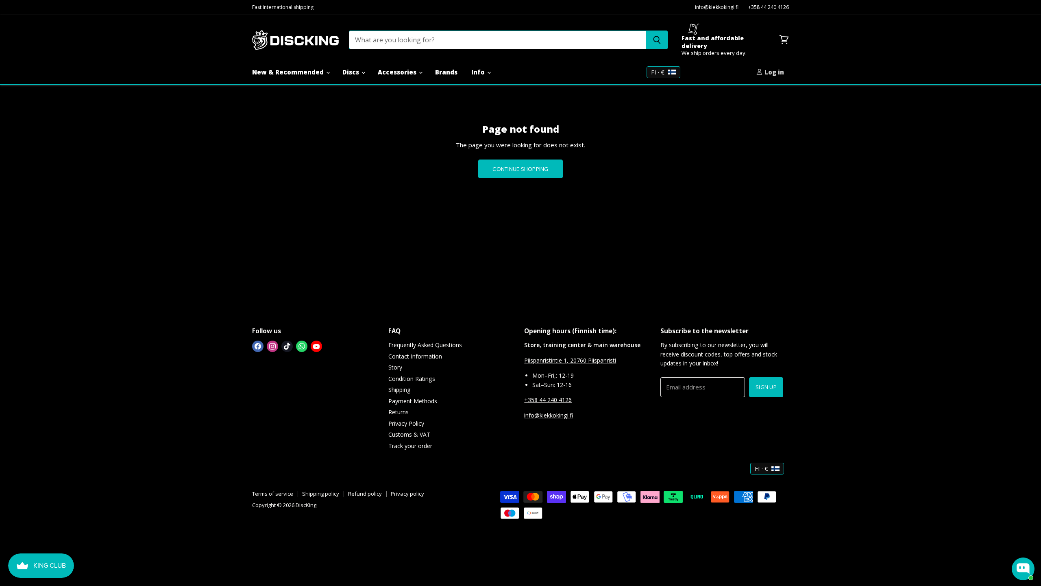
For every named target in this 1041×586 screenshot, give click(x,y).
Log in (773, 72)
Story (395, 367)
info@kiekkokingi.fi (716, 7)
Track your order (410, 446)
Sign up (766, 387)
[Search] (657, 40)
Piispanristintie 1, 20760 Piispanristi (570, 360)
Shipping (399, 390)
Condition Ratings (411, 379)
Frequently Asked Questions (425, 345)
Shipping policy (320, 493)
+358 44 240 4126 (768, 7)
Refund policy (365, 493)
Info (478, 72)
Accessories (398, 72)
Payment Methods (412, 401)
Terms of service (272, 493)
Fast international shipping (283, 7)
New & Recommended (288, 72)
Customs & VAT (409, 434)
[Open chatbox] (1023, 569)
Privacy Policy (406, 423)
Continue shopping (520, 169)
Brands (446, 72)
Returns (398, 412)
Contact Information (415, 356)
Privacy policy (407, 493)
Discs (351, 72)
